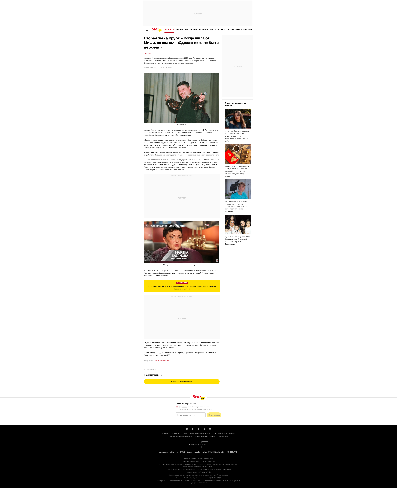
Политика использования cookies (180, 436)
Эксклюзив (191, 30)
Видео (179, 30)
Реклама (184, 433)
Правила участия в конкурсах (200, 433)
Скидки (247, 30)
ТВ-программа (234, 30)
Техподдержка (223, 436)
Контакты (175, 433)
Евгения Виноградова (161, 361)
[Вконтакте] (198, 429)
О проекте (166, 433)
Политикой (183, 409)
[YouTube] (210, 429)
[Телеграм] (193, 429)
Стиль (221, 30)
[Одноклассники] (204, 429)
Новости (169, 30)
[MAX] (187, 429)
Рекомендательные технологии (205, 436)
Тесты (213, 30)
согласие (184, 407)
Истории (203, 30)
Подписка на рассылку (186, 404)
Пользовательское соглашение (224, 433)
